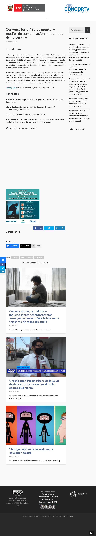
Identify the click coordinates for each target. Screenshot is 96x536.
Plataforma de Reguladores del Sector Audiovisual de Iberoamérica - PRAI (48, 498)
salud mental (39, 257)
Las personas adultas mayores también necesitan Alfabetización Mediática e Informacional (79, 114)
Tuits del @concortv (77, 129)
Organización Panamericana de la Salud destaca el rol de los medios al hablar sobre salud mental (34, 384)
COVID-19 (15, 257)
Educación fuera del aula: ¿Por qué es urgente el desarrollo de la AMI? (79, 101)
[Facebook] (3, 260)
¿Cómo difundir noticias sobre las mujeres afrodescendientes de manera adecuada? (78, 68)
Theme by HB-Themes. (66, 516)
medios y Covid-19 (27, 257)
